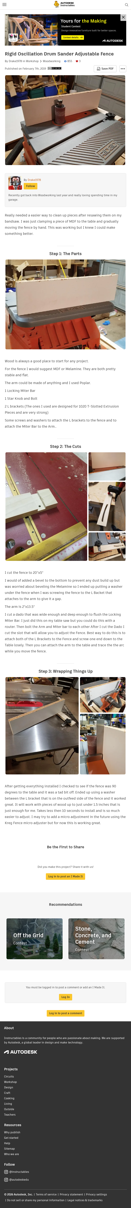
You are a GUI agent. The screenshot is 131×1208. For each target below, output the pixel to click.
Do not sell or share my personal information (35, 1200)
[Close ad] (123, 17)
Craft (7, 1093)
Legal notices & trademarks (85, 1200)
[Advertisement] (65, 30)
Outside (9, 1109)
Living (8, 1104)
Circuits (9, 1077)
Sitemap (9, 1149)
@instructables (19, 1172)
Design (8, 1087)
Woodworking (52, 61)
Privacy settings (96, 1194)
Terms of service (46, 1194)
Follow (30, 186)
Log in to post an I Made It (65, 876)
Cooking (9, 1098)
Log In (65, 997)
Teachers (10, 1115)
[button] (4, 4)
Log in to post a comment (65, 1013)
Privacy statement (71, 1194)
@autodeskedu (19, 1180)
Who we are (11, 1154)
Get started (11, 1138)
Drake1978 (15, 61)
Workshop (32, 61)
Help (7, 1143)
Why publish (12, 1132)
